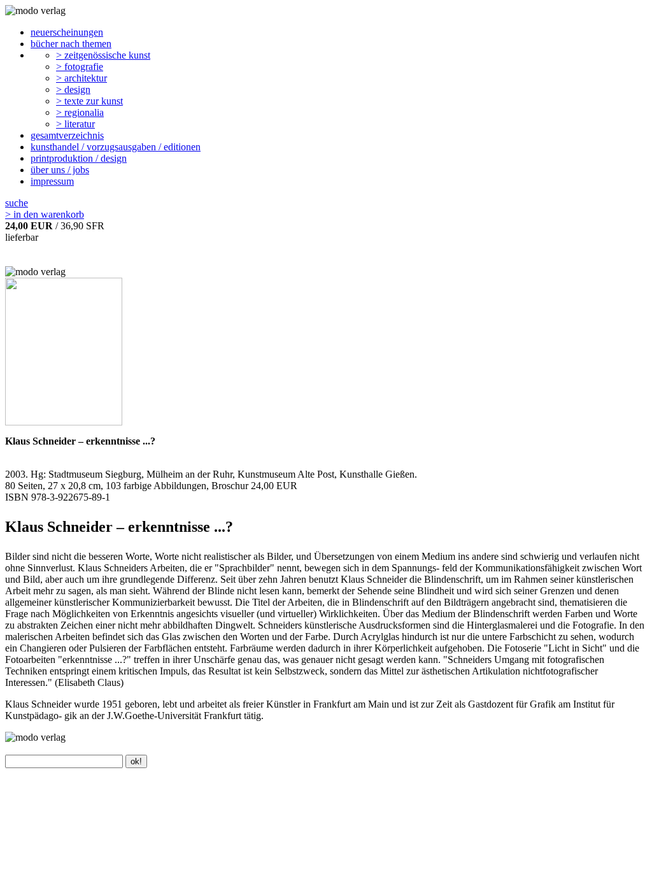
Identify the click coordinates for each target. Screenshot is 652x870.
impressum (52, 181)
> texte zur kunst (89, 101)
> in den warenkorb (44, 214)
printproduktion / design (79, 158)
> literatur (75, 123)
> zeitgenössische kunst (103, 55)
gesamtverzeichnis (67, 135)
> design (73, 89)
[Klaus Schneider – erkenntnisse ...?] (63, 422)
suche (16, 202)
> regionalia (80, 112)
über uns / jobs (60, 169)
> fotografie (79, 66)
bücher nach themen (71, 43)
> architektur (81, 78)
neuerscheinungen (67, 32)
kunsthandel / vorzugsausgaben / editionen (116, 146)
